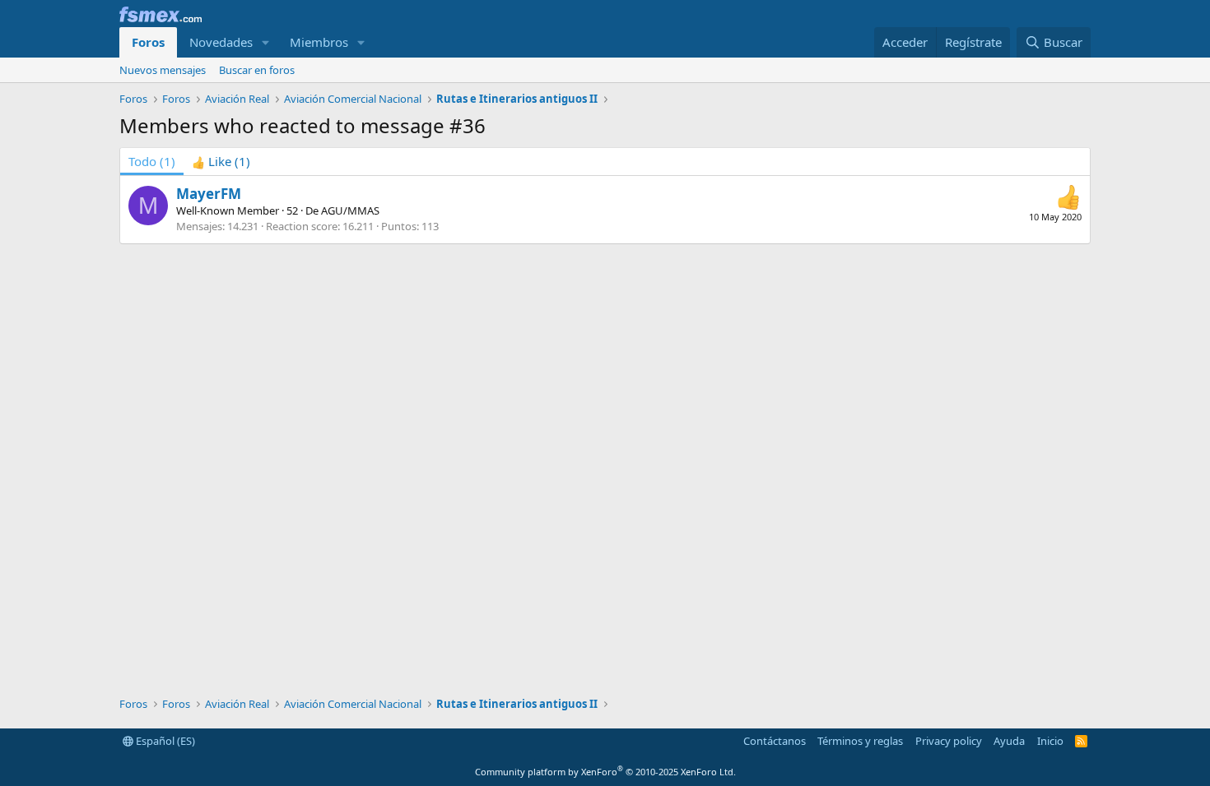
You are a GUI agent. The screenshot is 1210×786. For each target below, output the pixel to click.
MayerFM (208, 193)
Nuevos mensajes (162, 69)
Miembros (319, 42)
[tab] (221, 161)
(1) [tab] (151, 161)
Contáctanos (774, 740)
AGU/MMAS (350, 210)
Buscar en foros (257, 69)
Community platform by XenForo (605, 771)
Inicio (1050, 740)
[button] (265, 42)
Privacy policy (948, 740)
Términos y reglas (860, 740)
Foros (148, 42)
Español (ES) (164, 740)
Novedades (221, 42)
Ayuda (1009, 740)
